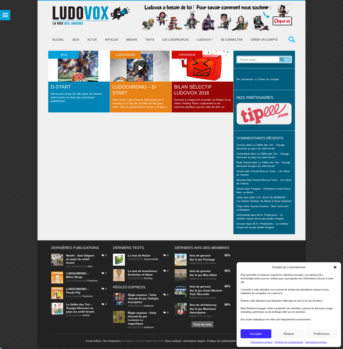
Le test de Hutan (139, 255)
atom (90, 266)
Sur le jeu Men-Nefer (203, 275)
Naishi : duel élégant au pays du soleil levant (80, 259)
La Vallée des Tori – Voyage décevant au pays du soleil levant (80, 308)
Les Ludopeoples (175, 39)
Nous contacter (173, 341)
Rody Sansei (243, 162)
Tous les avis (202, 324)
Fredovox (92, 280)
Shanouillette (151, 259)
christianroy (208, 304)
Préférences (322, 333)
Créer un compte (264, 39)
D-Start (61, 87)
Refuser (289, 333)
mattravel (149, 305)
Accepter (256, 333)
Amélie (86, 315)
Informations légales (262, 342)
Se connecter (232, 39)
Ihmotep (241, 180)
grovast (205, 255)
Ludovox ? (205, 39)
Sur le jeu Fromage (202, 259)
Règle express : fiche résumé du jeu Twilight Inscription (143, 298)
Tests (149, 39)
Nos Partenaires (112, 341)
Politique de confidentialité (289, 342)
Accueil (58, 39)
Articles (111, 39)
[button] (335, 267)
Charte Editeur (93, 341)
